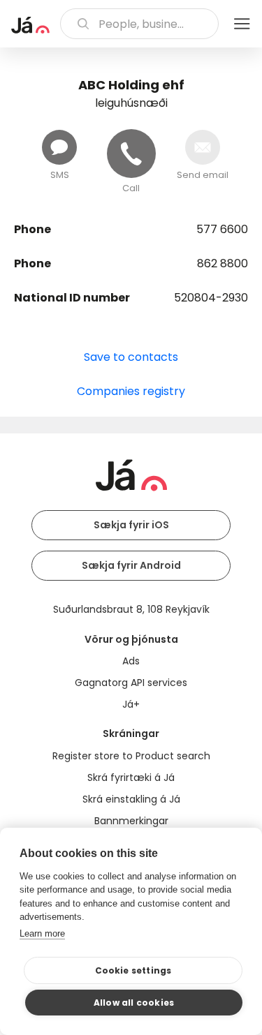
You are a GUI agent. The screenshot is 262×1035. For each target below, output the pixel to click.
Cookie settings (133, 970)
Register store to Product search (131, 756)
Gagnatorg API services (131, 683)
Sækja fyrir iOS (131, 525)
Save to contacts (131, 357)
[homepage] (30, 25)
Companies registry (131, 391)
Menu (242, 23)
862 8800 (222, 263)
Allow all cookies (134, 1002)
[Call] (131, 153)
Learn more (42, 933)
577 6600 (222, 229)
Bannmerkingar (131, 821)
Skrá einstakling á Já (131, 799)
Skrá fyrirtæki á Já (131, 777)
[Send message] (59, 147)
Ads (131, 661)
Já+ (131, 704)
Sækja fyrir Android (131, 565)
